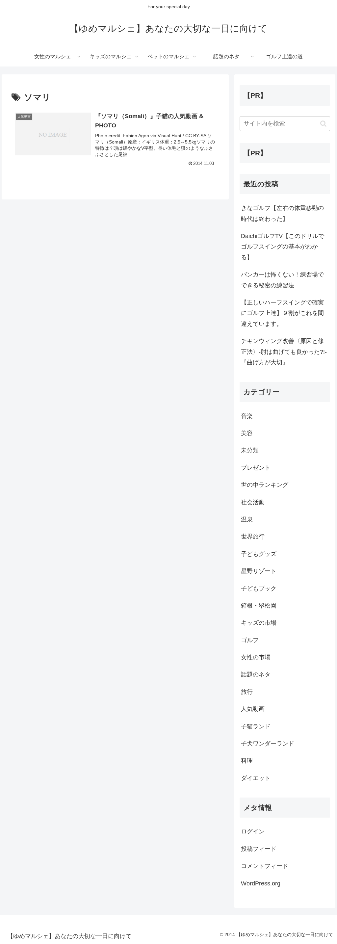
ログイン (253, 831)
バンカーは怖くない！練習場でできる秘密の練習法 (282, 279)
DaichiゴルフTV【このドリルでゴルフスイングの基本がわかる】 (282, 247)
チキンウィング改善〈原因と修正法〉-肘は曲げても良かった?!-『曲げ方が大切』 (284, 352)
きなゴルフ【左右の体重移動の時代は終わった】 (282, 213)
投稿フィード (258, 849)
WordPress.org (260, 883)
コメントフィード (264, 866)
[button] (323, 123)
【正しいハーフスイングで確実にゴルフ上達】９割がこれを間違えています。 (282, 313)
